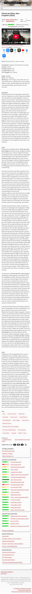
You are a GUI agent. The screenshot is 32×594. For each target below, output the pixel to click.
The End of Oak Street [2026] (18, 477)
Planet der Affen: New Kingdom (10, 426)
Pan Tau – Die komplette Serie (9, 546)
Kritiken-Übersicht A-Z (7, 456)
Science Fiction (10, 21)
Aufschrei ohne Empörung (8, 552)
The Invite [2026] (15, 492)
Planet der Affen (7, 423)
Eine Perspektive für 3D (8, 554)
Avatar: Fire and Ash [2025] (17, 510)
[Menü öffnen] (2, 8)
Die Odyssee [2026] (16, 507)
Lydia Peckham (23, 417)
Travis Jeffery (6, 433)
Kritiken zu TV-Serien (7, 453)
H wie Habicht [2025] (16, 502)
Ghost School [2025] (16, 462)
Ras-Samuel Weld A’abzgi (9, 430)
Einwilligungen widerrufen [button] (24, 590)
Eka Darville (21, 414)
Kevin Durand (14, 417)
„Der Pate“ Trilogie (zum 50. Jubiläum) (11, 538)
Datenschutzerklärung (7, 572)
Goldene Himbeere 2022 (8, 541)
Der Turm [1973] (15, 521)
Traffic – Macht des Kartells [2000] (19, 497)
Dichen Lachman (12, 414)
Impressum (4, 573)
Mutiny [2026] (14, 469)
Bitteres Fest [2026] (16, 494)
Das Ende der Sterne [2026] (18, 467)
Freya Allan (5, 417)
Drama (12, 19)
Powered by (4, 47)
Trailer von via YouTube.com (12, 45)
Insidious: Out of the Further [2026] (19, 474)
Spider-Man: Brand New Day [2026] (20, 489)
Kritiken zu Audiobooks (8, 530)
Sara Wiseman (21, 430)
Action (8, 19)
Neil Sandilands (6, 420)
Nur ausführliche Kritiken (8, 451)
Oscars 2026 (5, 536)
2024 (4, 414)
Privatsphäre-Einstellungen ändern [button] (22, 588)
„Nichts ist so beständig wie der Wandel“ (12, 562)
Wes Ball (14, 433)
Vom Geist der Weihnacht (8, 559)
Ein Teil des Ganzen (7, 557)
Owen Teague (16, 420)
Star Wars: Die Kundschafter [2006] (20, 518)
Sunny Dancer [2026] (16, 479)
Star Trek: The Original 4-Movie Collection (12, 543)
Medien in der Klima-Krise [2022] (19, 516)
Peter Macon (25, 420)
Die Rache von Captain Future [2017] (20, 526)
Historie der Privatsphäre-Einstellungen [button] (21, 591)
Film (15, 19)
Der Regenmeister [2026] (17, 484)
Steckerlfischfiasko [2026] (17, 482)
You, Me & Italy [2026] (16, 487)
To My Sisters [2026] (16, 505)
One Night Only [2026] (16, 472)
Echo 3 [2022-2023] (16, 464)
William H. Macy (22, 433)
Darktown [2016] (15, 523)
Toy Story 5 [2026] (15, 500)
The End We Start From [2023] (22, 439)
